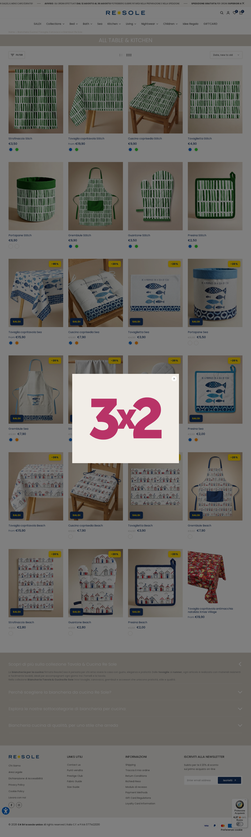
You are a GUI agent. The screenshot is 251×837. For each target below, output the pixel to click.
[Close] (174, 378)
